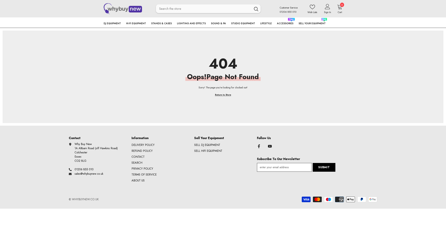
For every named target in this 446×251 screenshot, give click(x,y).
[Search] (208, 8)
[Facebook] (259, 146)
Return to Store (223, 94)
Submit (324, 167)
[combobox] (204, 8)
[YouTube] (270, 146)
